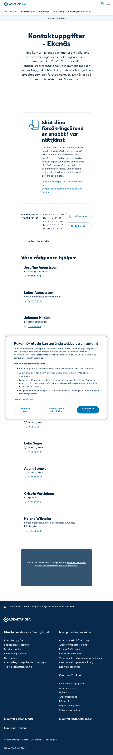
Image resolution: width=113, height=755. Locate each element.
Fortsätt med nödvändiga (56, 410)
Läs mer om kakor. (24, 399)
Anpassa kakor (25, 410)
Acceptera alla (88, 410)
